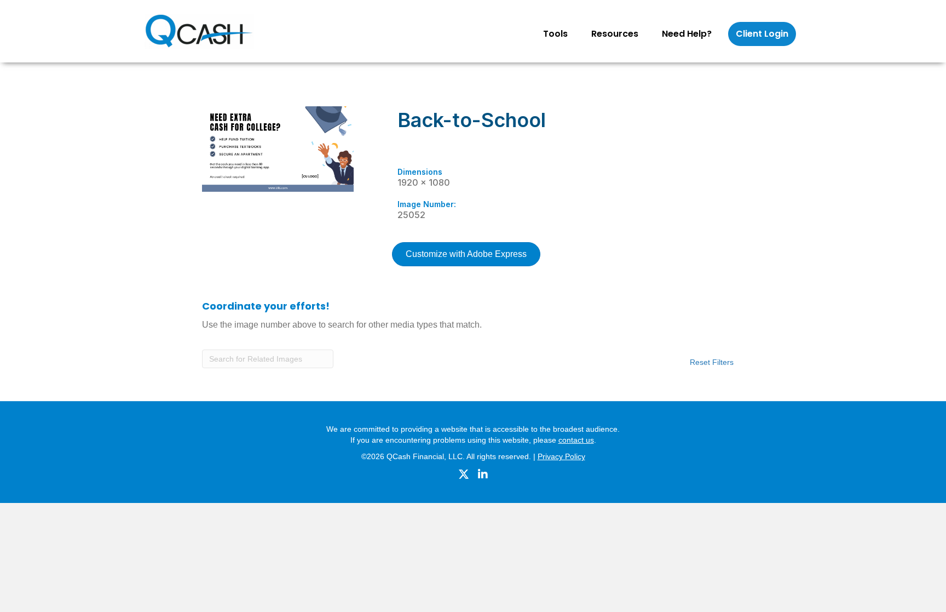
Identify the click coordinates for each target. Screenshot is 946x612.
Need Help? (687, 33)
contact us (576, 440)
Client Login (762, 33)
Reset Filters (712, 362)
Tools (555, 33)
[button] (575, 34)
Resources (614, 33)
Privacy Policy (561, 456)
